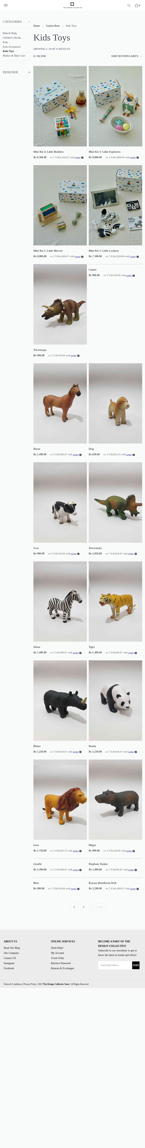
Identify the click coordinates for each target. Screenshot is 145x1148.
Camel (92, 269)
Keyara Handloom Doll (102, 882)
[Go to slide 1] (38, 68)
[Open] (6, 5)
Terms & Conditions (13, 984)
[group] (60, 106)
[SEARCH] (128, 5)
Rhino (37, 746)
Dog (91, 448)
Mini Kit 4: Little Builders (48, 151)
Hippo (92, 845)
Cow (36, 547)
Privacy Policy (29, 984)
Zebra (36, 646)
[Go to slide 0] (35, 68)
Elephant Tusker (98, 863)
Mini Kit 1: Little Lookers (104, 250)
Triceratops (39, 349)
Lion (36, 845)
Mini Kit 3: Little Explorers (104, 151)
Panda (92, 746)
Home (36, 25)
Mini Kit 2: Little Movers (48, 250)
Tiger (92, 646)
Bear (36, 882)
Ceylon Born (53, 25)
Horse (36, 448)
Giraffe (37, 863)
